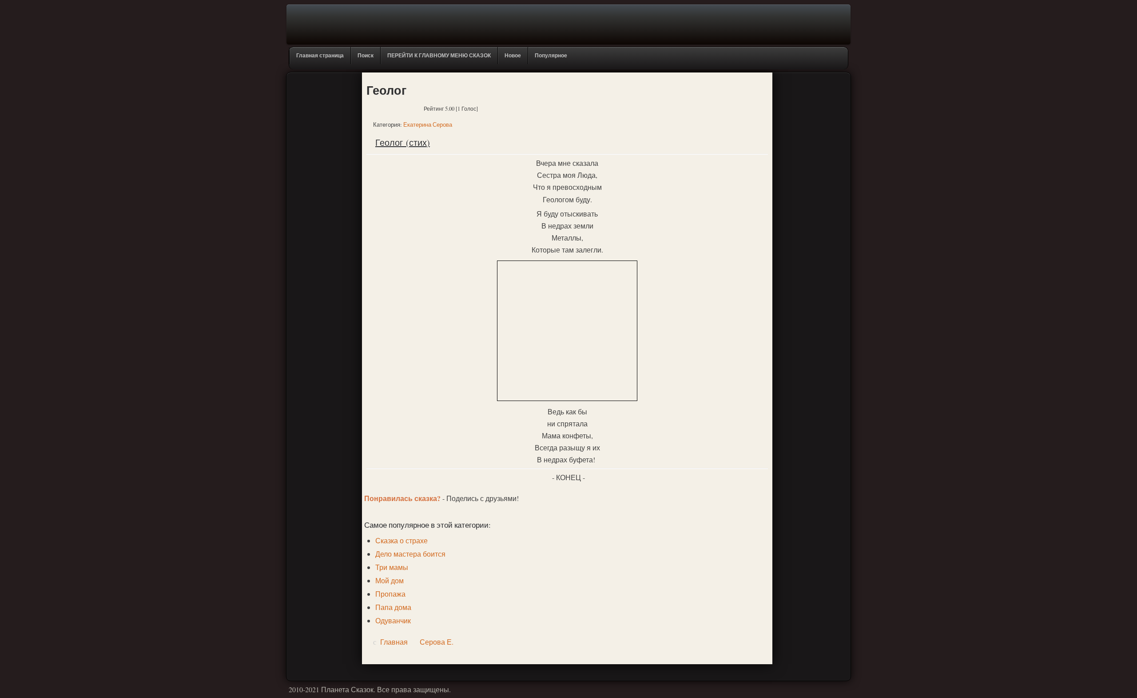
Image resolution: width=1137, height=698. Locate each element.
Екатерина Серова (427, 124)
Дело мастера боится (410, 553)
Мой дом (389, 580)
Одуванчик (393, 620)
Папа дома (393, 607)
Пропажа (390, 593)
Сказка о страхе (401, 540)
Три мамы (391, 567)
